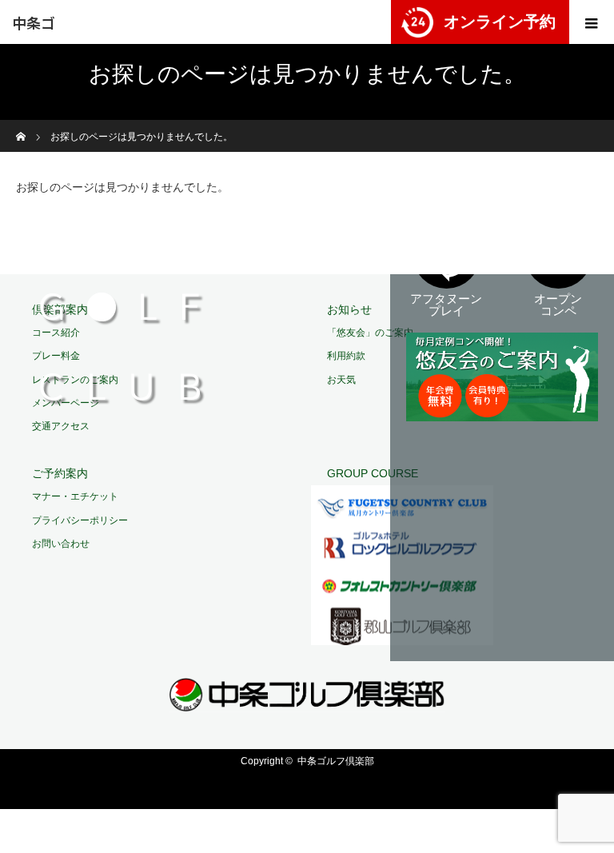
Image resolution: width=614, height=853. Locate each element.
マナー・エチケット (75, 496)
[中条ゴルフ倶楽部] (307, 701)
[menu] (591, 22)
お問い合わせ (61, 543)
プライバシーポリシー (80, 520)
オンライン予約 (500, 21)
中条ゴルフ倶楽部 (33, 28)
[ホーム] (21, 126)
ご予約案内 (60, 473)
